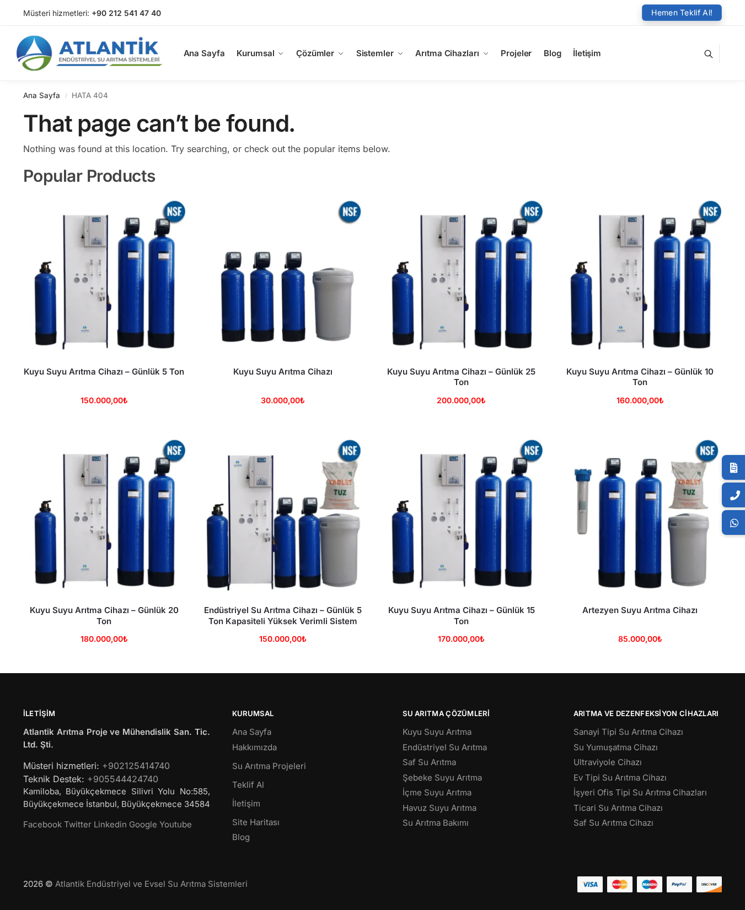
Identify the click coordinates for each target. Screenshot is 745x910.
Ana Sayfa (41, 95)
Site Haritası (256, 822)
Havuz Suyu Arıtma (439, 808)
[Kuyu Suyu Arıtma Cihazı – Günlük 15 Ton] (461, 516)
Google (143, 824)
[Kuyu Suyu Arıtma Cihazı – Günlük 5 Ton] (104, 277)
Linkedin (110, 824)
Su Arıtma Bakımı (436, 822)
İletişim (246, 803)
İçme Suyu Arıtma (437, 792)
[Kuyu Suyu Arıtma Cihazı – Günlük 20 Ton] (104, 516)
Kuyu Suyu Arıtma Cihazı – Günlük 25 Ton (461, 377)
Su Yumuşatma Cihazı (616, 747)
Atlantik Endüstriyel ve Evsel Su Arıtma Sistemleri (151, 884)
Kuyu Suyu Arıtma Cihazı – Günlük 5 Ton (104, 371)
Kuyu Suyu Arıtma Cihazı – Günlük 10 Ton (640, 377)
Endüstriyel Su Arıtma (445, 747)
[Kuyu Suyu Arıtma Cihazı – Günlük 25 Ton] (461, 277)
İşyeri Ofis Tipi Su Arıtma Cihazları (640, 792)
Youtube (175, 824)
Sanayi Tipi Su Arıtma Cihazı (628, 732)
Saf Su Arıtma (429, 762)
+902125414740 (136, 765)
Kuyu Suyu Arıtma (437, 732)
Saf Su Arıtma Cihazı (613, 822)
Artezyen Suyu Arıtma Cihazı (640, 610)
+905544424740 (122, 778)
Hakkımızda (254, 747)
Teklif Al (248, 784)
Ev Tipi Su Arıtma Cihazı (620, 777)
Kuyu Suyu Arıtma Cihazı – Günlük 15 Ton (461, 615)
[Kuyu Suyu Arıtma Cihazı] (283, 277)
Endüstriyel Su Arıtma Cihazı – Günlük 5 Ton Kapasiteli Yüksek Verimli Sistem (283, 615)
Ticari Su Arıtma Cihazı (618, 808)
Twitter (78, 824)
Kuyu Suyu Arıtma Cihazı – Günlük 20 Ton (104, 615)
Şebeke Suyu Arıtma (442, 777)
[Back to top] (722, 893)
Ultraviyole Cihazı (608, 762)
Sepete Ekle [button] (104, 423)
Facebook (42, 824)
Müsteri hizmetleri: (56, 13)
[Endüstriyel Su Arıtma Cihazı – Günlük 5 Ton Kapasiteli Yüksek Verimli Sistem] (283, 516)
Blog (241, 837)
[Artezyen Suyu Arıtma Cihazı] (640, 516)
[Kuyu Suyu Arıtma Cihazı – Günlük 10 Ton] (640, 277)
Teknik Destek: (53, 778)
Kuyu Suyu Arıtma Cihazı (283, 371)
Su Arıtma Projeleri (269, 766)
